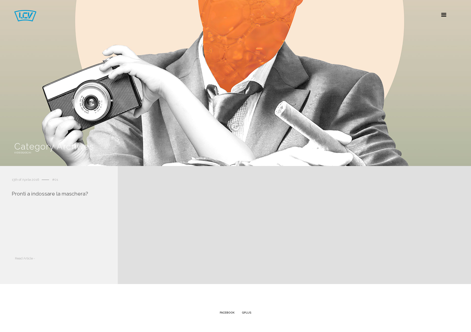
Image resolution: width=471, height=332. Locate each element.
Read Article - (25, 258)
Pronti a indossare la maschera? (50, 194)
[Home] (25, 20)
